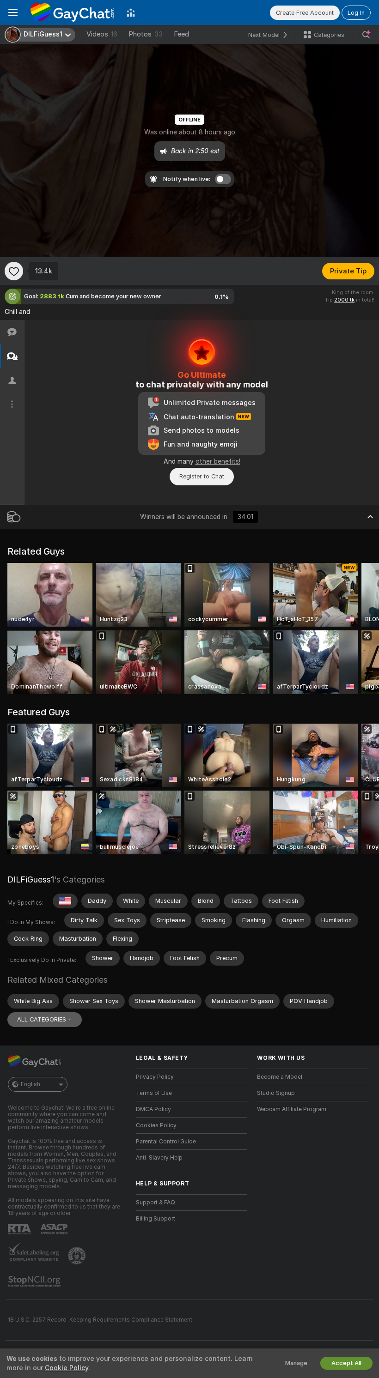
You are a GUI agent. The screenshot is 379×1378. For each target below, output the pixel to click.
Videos (101, 34)
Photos (145, 34)
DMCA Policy (153, 1109)
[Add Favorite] (14, 271)
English (30, 1084)
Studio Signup (276, 1093)
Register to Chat (201, 476)
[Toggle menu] (13, 12)
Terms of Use (154, 1093)
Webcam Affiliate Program (291, 1109)
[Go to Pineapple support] (77, 1255)
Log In (356, 12)
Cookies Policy (156, 1125)
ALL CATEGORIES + (44, 1019)
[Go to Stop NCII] (35, 1281)
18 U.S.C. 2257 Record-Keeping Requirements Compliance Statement (100, 1320)
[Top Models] (130, 12)
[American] (65, 901)
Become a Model (279, 1077)
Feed (181, 34)
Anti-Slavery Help (159, 1157)
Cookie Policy (66, 1368)
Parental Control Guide (166, 1141)
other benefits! (218, 461)
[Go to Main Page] (72, 12)
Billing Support (155, 1218)
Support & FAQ (155, 1202)
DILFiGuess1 (30, 879)
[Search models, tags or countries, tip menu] (366, 34)
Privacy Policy (155, 1077)
